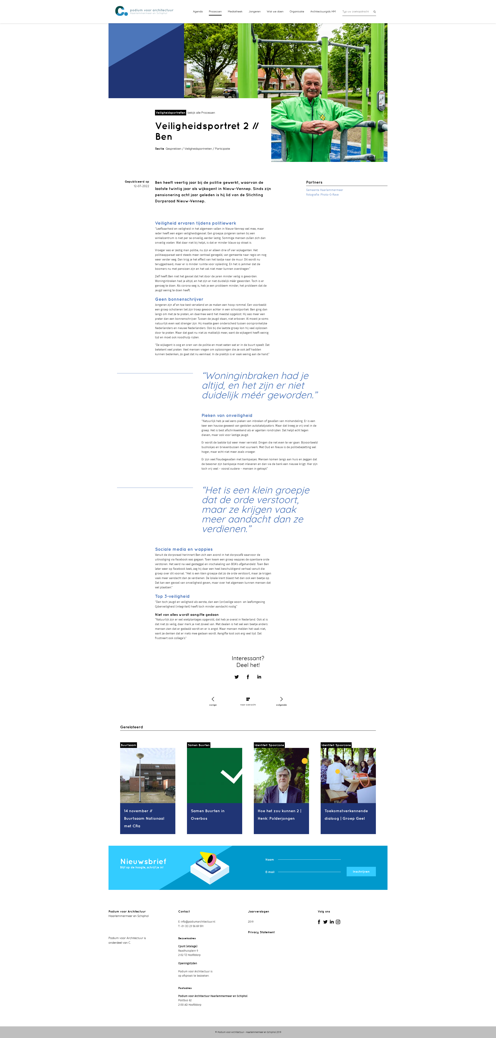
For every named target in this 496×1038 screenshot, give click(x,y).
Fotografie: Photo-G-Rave (322, 194)
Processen (215, 11)
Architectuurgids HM (323, 11)
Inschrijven (361, 871)
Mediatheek (235, 11)
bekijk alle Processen (201, 112)
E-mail (269, 872)
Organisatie (297, 11)
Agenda (198, 11)
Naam (269, 859)
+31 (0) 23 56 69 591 (192, 926)
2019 (250, 921)
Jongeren (255, 11)
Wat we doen (275, 11)
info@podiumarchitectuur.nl (198, 921)
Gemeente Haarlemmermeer (324, 190)
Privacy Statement (261, 932)
